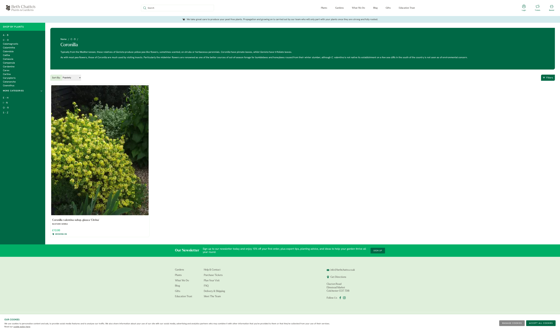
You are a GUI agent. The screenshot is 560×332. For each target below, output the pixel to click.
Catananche (9, 82)
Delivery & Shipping (214, 291)
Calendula (8, 51)
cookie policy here (21, 327)
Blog (375, 8)
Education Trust (407, 8)
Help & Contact (212, 270)
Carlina (7, 74)
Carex (6, 70)
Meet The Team (212, 296)
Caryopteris (9, 78)
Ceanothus (8, 86)
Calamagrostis (10, 44)
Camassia (8, 59)
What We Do (358, 8)
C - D (6, 40)
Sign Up (377, 251)
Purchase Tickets (213, 275)
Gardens (339, 8)
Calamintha (9, 48)
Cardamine (9, 67)
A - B (6, 35)
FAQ (206, 286)
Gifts (388, 8)
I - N (5, 103)
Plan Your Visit (212, 280)
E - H (6, 98)
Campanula (9, 63)
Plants (324, 8)
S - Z (5, 113)
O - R (6, 108)
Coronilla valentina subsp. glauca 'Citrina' (75, 220)
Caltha (6, 55)
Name (64, 39)
